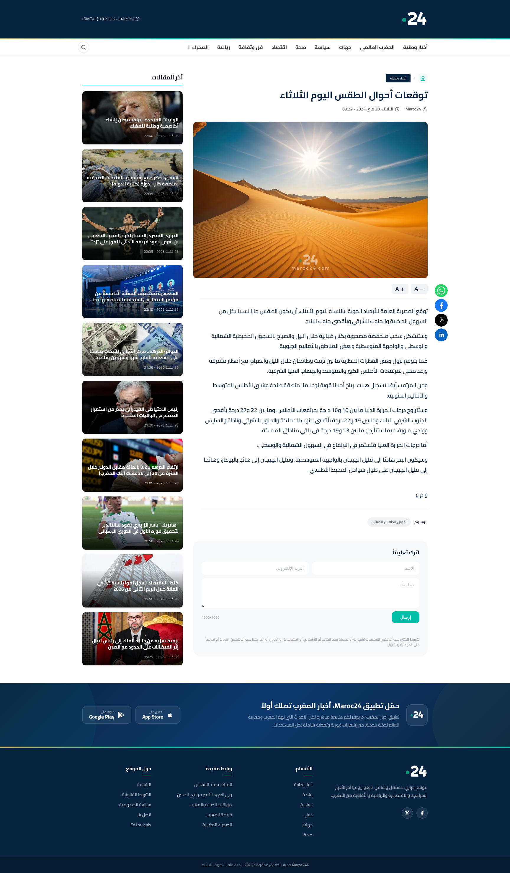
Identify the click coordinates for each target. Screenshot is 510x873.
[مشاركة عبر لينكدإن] (441, 334)
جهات (345, 47)
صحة (300, 47)
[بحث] (83, 47)
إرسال (405, 617)
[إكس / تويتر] (407, 813)
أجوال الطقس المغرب (389, 521)
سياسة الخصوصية (135, 804)
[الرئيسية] (423, 78)
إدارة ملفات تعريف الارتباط (221, 864)
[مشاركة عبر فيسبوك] (441, 305)
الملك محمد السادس (213, 784)
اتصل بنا (144, 814)
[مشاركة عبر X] (441, 320)
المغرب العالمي (377, 47)
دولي (308, 814)
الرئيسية (144, 784)
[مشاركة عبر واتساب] (441, 290)
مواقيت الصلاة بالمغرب (211, 804)
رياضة (223, 47)
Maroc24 (413, 109)
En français (140, 824)
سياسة (323, 47)
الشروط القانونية (136, 794)
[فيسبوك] (422, 813)
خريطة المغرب (219, 814)
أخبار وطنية (415, 47)
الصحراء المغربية (190, 47)
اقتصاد (279, 47)
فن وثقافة (250, 47)
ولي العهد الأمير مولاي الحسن (204, 794)
